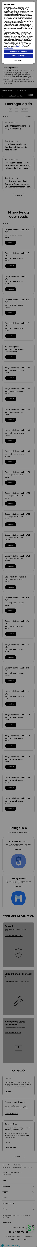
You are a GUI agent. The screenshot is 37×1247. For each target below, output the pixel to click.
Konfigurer (18, 60)
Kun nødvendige (18, 56)
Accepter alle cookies (18, 51)
